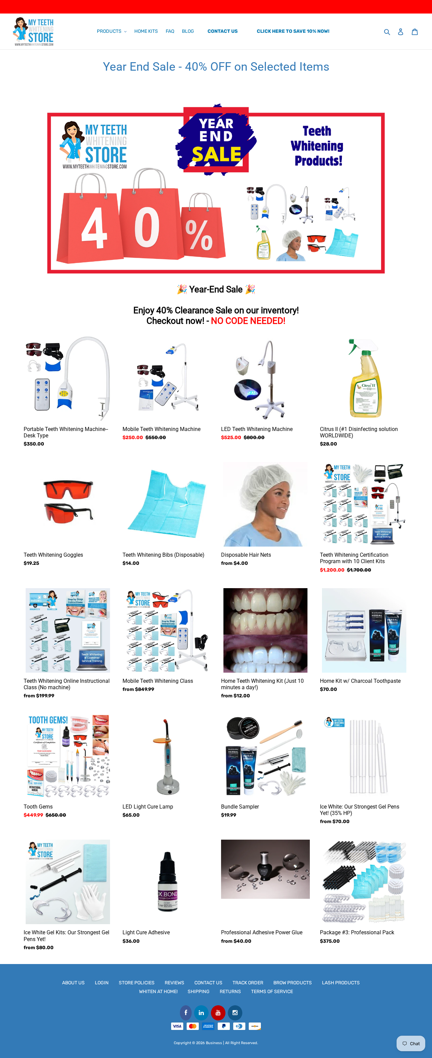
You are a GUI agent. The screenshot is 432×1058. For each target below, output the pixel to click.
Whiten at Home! (158, 991)
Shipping (199, 991)
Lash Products (341, 983)
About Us (73, 983)
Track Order (248, 983)
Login (102, 983)
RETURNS (230, 991)
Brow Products (292, 983)
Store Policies (137, 983)
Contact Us (208, 983)
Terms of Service (272, 991)
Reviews (174, 983)
